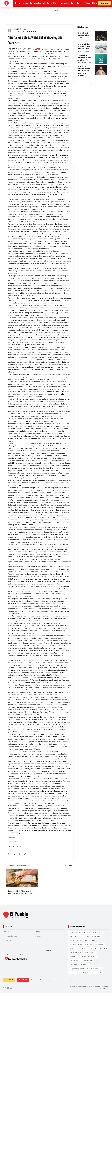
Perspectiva (7, 940)
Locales (6, 931)
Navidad (75, 960)
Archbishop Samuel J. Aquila (81, 944)
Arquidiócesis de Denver (80, 932)
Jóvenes (75, 948)
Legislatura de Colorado (80, 965)
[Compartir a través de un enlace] (25, 854)
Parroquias (101, 948)
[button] (94, 3)
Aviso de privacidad (63, 980)
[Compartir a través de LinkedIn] (19, 854)
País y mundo (38, 936)
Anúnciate (34, 980)
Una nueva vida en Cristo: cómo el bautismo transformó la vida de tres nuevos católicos (20, 892)
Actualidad (76, 952)
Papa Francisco (14, 842)
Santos (100, 944)
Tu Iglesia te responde (79, 969)
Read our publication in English (15, 955)
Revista (98, 932)
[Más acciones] (70, 30)
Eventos (87, 948)
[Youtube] (11, 988)
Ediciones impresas (47, 980)
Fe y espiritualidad (14, 847)
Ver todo (68, 865)
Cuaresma (97, 969)
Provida (74, 956)
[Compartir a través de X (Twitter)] (14, 854)
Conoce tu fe (90, 952)
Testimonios (76, 940)
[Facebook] (4, 988)
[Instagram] (8, 988)
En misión (37, 932)
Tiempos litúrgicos (89, 956)
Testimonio (88, 960)
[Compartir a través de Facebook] (9, 854)
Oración (90, 940)
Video (35, 940)
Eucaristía (97, 973)
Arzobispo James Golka (79, 973)
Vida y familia (77, 936)
